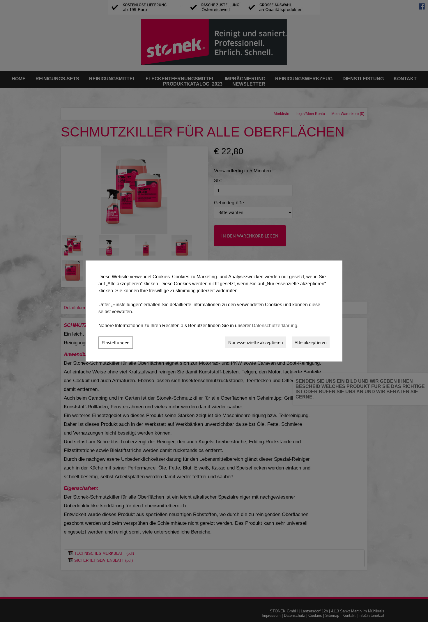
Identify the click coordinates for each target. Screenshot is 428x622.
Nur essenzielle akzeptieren (255, 342)
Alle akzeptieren (311, 342)
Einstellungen (116, 342)
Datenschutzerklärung (274, 325)
